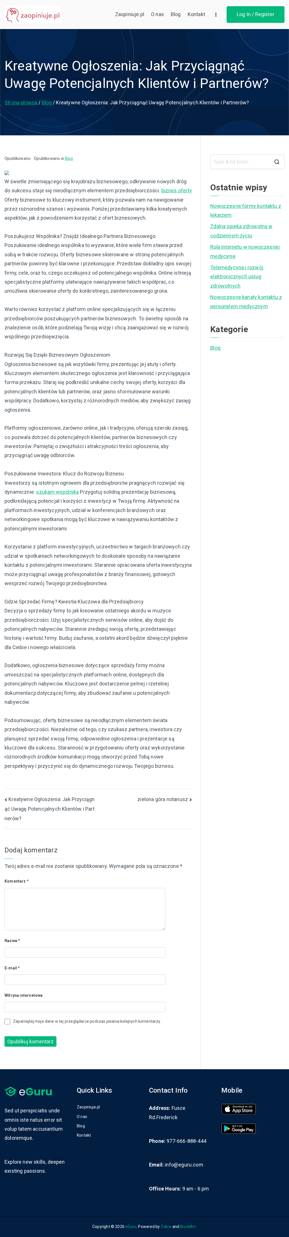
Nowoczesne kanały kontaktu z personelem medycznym (246, 301)
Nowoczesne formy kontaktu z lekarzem (245, 210)
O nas (157, 14)
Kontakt (196, 14)
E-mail (12, 968)
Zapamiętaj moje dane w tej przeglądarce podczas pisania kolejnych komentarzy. (87, 1021)
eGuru (130, 1226)
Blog (176, 14)
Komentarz (17, 881)
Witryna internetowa (24, 995)
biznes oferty (176, 190)
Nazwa (12, 940)
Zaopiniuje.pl (129, 14)
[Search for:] (247, 162)
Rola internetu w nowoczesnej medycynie (245, 251)
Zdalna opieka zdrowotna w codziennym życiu (241, 230)
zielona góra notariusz (162, 799)
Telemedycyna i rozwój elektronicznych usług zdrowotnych (236, 276)
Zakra (166, 1226)
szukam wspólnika (57, 492)
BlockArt (188, 1226)
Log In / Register (255, 14)
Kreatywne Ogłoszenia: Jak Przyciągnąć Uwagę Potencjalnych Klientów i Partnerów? (50, 808)
